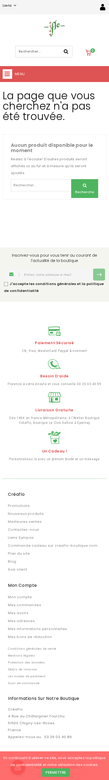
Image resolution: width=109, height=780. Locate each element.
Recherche (66, 52)
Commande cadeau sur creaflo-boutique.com (53, 545)
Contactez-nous (23, 529)
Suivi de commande (24, 683)
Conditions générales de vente (32, 649)
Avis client (17, 569)
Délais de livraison (22, 669)
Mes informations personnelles (37, 628)
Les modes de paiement (27, 676)
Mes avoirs (18, 612)
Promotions (19, 505)
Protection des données (26, 663)
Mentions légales (21, 656)
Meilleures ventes (25, 521)
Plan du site (19, 553)
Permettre (56, 772)
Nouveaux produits (26, 513)
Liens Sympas (21, 537)
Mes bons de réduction (30, 636)
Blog (12, 561)
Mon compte (20, 597)
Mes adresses (21, 620)
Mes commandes (24, 604)
